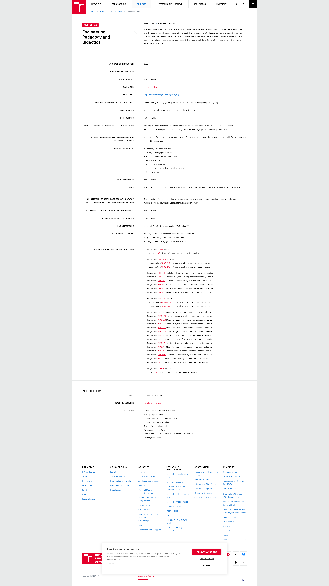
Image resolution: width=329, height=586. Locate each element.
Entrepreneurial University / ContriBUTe (234, 482)
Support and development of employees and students (234, 511)
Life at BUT (96, 4)
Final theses (143, 485)
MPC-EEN (162, 324)
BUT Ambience (88, 472)
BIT (159, 358)
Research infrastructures (177, 502)
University (221, 4)
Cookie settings (207, 559)
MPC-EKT (162, 327)
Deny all (207, 566)
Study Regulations (146, 493)
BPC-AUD (162, 259)
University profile (230, 472)
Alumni (226, 539)
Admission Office (145, 505)
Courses (118, 11)
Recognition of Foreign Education (148, 516)
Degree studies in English (121, 481)
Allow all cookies (207, 552)
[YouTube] (228, 554)
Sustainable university (232, 476)
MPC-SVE (162, 347)
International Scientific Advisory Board (176, 488)
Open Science (172, 511)
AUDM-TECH (166, 302)
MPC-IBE (161, 335)
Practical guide (88, 499)
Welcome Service (201, 479)
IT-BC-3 (161, 368)
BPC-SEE (161, 288)
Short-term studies (118, 476)
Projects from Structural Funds (176, 521)
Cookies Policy (143, 579)
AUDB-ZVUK (166, 267)
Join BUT (113, 472)
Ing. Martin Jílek (150, 87)
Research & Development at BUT (177, 476)
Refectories (87, 485)
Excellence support (174, 482)
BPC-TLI (161, 292)
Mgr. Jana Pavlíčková (152, 403)
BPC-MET (162, 284)
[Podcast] (236, 562)
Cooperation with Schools (205, 497)
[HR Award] (243, 580)
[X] (236, 554)
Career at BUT (229, 505)
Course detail (134, 11)
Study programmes (146, 476)
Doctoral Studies (145, 490)
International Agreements (205, 488)
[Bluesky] (243, 554)
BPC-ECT (161, 277)
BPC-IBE (161, 280)
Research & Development (170, 4)
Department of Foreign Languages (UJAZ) (161, 95)
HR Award (227, 526)
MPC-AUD (162, 298)
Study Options (119, 4)
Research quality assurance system (178, 496)
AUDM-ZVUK (166, 306)
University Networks (203, 493)
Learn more (111, 564)
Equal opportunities (231, 517)
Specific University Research (174, 529)
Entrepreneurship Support (149, 529)
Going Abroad (144, 501)
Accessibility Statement (147, 576)
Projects (169, 515)
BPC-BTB (162, 273)
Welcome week (144, 510)
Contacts (226, 530)
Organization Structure (232, 494)
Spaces (85, 476)
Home (92, 11)
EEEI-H (161, 249)
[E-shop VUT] (243, 562)
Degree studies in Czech (120, 485)
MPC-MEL (162, 343)
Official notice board (231, 497)
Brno (84, 494)
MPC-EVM (162, 331)
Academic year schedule (148, 481)
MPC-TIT (161, 351)
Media (225, 535)
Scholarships (143, 520)
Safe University (229, 488)
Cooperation (200, 4)
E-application (115, 490)
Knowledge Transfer (175, 506)
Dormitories (87, 481)
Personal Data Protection (149, 497)
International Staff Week (205, 484)
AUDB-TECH (166, 263)
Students (141, 4)
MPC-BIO (162, 312)
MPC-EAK (162, 320)
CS (253, 4)
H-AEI (158, 253)
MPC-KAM (162, 339)
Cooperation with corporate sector (206, 473)
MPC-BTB (162, 316)
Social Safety (143, 525)
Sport (84, 490)
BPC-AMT (162, 354)
